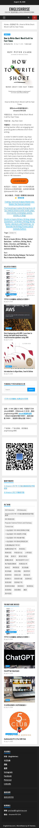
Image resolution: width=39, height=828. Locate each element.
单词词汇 (22, 549)
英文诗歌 (17, 571)
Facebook (8, 776)
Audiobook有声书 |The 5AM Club (19, 723)
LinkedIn (7, 784)
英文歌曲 (25, 567)
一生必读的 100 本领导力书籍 (15, 534)
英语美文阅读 (10, 586)
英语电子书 (14, 24)
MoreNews (21, 826)
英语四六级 (18, 578)
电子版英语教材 (10, 564)
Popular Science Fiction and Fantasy (18, 523)
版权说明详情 (9, 797)
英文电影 (8, 571)
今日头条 (7, 760)
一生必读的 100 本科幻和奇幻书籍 (17, 530)
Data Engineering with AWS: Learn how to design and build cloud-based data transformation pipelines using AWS (19, 318)
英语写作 (27, 571)
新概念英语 (9, 560)
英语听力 (8, 578)
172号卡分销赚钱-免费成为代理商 (16, 399)
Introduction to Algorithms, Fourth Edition (19, 356)
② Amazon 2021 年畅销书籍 (14, 492)
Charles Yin (9, 44)
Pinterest (8, 780)
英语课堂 (8, 590)
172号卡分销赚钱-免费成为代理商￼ (19, 284)
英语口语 (17, 575)
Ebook (34, 17)
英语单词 (8, 575)
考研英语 (16, 567)
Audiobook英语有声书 (11, 734)
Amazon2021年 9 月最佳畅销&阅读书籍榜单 (19, 514)
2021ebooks (9, 510)
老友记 (7, 567)
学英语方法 (18, 552)
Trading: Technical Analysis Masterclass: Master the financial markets (19, 203)
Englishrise (19, 9)
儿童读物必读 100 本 (12, 545)
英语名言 (27, 575)
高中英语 (8, 593)
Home (6, 24)
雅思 (25, 590)
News (7, 294)
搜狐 (5, 764)
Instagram (8, 772)
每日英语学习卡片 (22, 560)
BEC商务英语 (9, 519)
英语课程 (17, 590)
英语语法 (30, 586)
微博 (5, 768)
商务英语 (8, 552)
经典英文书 (23, 564)
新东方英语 (23, 556)
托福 (6, 556)
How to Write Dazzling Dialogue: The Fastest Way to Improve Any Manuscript (19, 255)
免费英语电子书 (10, 549)
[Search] (28, 17)
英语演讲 (8, 582)
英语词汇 (21, 586)
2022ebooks (21, 510)
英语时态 (28, 578)
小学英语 (28, 552)
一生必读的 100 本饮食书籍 (14, 538)
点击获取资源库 (19, 181)
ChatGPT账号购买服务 (19, 655)
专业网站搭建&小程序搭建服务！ (19, 689)
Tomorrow (9, 526)
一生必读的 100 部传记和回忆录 (16, 541)
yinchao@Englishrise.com (17, 810)
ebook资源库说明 (25, 413)
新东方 (13, 556)
